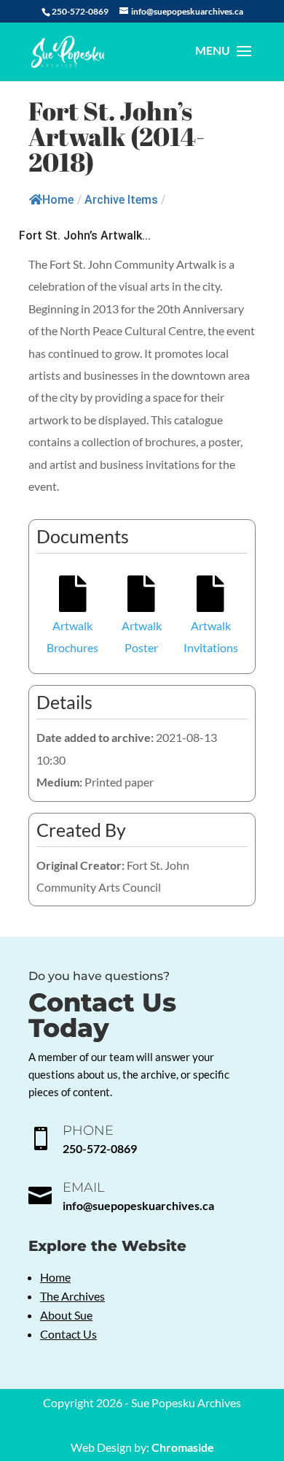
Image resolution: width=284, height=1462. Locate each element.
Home (58, 200)
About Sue (66, 1315)
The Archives (72, 1296)
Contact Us (68, 1334)
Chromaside (182, 1447)
